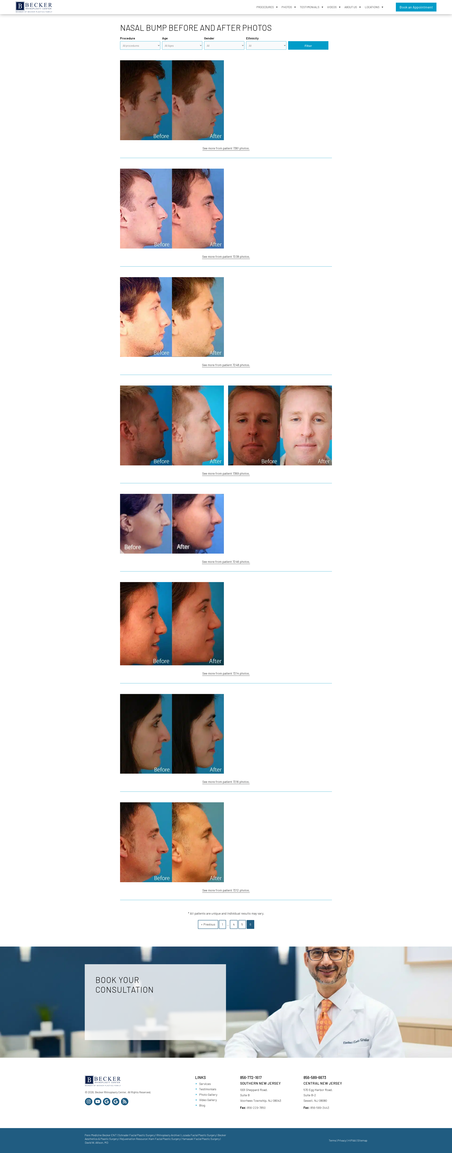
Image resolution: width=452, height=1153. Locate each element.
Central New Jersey (323, 1083)
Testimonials (309, 7)
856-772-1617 (251, 1077)
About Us (350, 7)
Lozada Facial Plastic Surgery (198, 1135)
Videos (332, 7)
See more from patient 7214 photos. (226, 673)
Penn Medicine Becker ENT (101, 1135)
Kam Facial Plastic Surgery (164, 1138)
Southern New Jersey (260, 1083)
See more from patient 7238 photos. (226, 256)
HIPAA (352, 1140)
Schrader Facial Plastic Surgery (136, 1135)
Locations (372, 7)
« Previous (208, 924)
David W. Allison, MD (96, 1142)
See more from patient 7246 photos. (226, 562)
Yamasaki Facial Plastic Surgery (201, 1138)
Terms (332, 1140)
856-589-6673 (315, 1077)
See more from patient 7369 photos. (226, 473)
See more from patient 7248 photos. (226, 365)
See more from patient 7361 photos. (226, 148)
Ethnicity (252, 38)
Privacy (342, 1140)
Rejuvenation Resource (134, 1138)
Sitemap (362, 1140)
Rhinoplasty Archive (168, 1135)
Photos (287, 7)
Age (165, 38)
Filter (308, 46)
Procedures (265, 7)
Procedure (127, 38)
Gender (209, 38)
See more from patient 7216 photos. (226, 782)
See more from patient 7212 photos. (226, 890)
